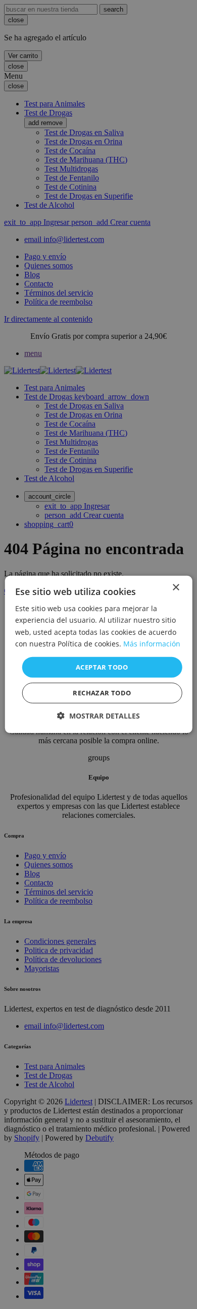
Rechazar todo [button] (102, 692)
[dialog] (98, 654)
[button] (98, 716)
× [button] (175, 587)
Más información (151, 643)
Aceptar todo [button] (102, 667)
